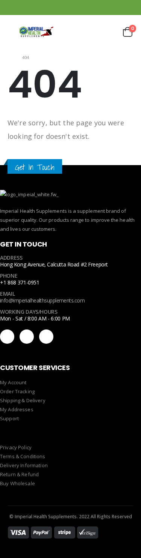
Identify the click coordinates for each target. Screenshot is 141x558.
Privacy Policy (16, 447)
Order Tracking (17, 391)
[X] (118, 7)
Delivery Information (24, 465)
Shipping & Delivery (22, 400)
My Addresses (16, 409)
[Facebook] (109, 7)
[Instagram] (128, 7)
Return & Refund (19, 474)
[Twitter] (46, 336)
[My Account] (90, 32)
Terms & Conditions (22, 456)
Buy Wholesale (17, 483)
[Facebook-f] (7, 336)
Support (9, 418)
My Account (13, 382)
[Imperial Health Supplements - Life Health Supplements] (36, 32)
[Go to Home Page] (10, 57)
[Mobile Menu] (13, 32)
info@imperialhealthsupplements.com (42, 300)
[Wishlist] (108, 32)
